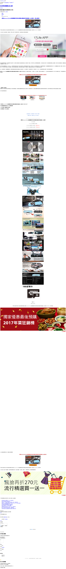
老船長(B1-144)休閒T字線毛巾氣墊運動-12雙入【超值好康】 (10, 502)
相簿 (2, 13)
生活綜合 (6, 11)
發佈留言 (2, 526)
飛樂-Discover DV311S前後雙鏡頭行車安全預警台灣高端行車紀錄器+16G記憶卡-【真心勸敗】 (21, 18)
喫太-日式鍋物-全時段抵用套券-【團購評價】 (8, 507)
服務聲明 (40, 558)
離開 (4, 567)
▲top (1, 520)
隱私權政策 (37, 558)
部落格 (3, 14)
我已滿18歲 (2, 567)
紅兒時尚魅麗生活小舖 (6, 6)
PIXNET (27, 558)
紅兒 (1, 512)
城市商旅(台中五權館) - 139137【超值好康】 (8, 500)
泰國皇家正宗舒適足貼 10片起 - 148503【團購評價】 (9, 506)
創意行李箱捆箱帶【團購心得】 (6, 501)
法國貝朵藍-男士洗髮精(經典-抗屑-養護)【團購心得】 (9, 508)
